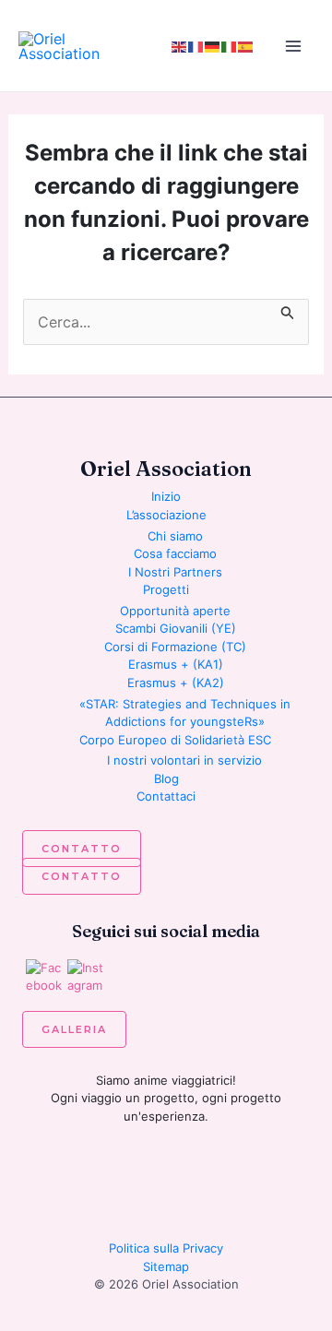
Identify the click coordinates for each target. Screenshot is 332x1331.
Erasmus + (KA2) (175, 682)
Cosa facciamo (175, 553)
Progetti (166, 589)
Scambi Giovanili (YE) (175, 628)
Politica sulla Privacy (166, 1248)
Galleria (74, 1029)
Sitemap (166, 1266)
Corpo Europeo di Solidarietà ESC (175, 739)
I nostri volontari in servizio (184, 760)
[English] (180, 46)
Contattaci (166, 796)
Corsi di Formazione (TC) (175, 646)
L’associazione (166, 514)
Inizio (166, 496)
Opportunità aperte (175, 610)
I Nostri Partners (175, 571)
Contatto (82, 848)
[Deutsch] (213, 46)
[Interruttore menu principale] (293, 46)
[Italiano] (229, 46)
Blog (166, 778)
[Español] (246, 46)
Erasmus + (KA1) (175, 664)
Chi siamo (175, 536)
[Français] (196, 46)
